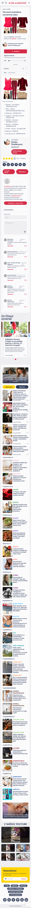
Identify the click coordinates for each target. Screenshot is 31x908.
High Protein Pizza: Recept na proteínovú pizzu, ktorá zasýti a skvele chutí (20, 522)
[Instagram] (5, 900)
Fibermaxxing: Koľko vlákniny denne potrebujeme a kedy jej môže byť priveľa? (20, 449)
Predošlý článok (6, 171)
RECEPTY (16, 518)
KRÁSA (15, 559)
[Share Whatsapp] (8, 164)
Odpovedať (10, 246)
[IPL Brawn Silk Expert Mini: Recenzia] (23, 857)
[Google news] (22, 900)
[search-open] (6, 2)
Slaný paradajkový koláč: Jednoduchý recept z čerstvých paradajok (19, 535)
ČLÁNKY (15, 575)
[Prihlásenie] (2, 2)
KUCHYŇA (16, 748)
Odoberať (23, 879)
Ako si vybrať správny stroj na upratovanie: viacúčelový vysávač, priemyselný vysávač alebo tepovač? (20, 681)
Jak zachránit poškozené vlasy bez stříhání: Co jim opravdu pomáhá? (19, 564)
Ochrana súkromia (15, 892)
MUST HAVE (16, 474)
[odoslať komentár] (25, 232)
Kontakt (14, 886)
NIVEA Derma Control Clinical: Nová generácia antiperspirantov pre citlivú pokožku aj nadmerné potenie (20, 623)
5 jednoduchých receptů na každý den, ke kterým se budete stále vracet (20, 551)
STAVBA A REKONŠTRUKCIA (18, 692)
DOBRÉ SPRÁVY (18, 604)
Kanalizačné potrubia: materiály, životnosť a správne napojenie (20, 723)
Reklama (23, 886)
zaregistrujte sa (16, 195)
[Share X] (12, 164)
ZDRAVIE (15, 490)
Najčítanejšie (9, 387)
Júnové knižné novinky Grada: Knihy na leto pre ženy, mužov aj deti (20, 793)
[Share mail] (24, 164)
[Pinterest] (18, 900)
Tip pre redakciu (15, 895)
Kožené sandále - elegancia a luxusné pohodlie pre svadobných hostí (19, 478)
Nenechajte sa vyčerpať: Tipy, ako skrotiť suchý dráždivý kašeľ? (20, 580)
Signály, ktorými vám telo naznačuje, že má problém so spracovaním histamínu (20, 508)
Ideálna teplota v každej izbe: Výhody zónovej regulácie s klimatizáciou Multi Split (19, 738)
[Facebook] (13, 900)
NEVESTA (16, 460)
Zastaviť (15, 64)
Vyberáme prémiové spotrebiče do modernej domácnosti (20, 752)
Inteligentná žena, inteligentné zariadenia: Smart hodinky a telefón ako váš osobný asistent (20, 593)
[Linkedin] (26, 900)
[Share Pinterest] (16, 164)
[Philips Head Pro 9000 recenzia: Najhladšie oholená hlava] (23, 848)
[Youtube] (9, 900)
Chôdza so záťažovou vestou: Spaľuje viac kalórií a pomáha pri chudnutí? (20, 427)
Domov (4, 9)
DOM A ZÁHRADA (18, 645)
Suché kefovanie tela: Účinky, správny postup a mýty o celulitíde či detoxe (20, 438)
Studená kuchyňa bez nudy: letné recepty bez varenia (20, 764)
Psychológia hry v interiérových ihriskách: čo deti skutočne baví (18, 637)
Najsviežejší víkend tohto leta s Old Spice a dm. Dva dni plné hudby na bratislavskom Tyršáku (20, 406)
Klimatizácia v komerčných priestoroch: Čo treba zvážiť (20, 710)
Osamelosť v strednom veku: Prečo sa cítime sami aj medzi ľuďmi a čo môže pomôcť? (20, 416)
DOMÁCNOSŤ (17, 662)
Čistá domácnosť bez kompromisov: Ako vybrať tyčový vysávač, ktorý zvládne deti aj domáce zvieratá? (20, 782)
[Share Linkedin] (20, 164)
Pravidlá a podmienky (15, 889)
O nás (7, 886)
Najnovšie (22, 387)
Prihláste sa (7, 186)
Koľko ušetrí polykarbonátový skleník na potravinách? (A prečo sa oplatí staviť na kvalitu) (20, 652)
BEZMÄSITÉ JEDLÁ (18, 761)
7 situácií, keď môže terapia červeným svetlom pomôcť (19, 493)
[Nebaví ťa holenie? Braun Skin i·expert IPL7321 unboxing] (8, 857)
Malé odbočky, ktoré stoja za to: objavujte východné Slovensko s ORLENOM (20, 608)
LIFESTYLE (16, 616)
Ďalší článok (22, 172)
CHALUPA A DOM (18, 720)
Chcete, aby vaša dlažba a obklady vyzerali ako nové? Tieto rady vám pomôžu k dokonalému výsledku (20, 668)
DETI (14, 633)
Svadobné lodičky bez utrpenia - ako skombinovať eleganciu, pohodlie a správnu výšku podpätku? (20, 467)
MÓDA (8, 9)
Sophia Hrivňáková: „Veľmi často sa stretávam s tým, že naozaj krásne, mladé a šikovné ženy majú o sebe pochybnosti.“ (20, 395)
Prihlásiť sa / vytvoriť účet (15, 203)
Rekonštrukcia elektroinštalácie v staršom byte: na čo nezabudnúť (19, 697)
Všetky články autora (17, 152)
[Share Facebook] (4, 164)
